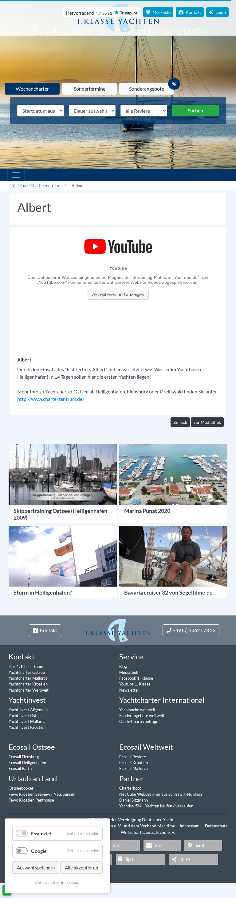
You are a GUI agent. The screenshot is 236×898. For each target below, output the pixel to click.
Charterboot (130, 788)
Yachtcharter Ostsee (27, 672)
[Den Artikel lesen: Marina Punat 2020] (173, 474)
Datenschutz (216, 825)
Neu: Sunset (64, 794)
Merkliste (161, 12)
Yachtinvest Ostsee (26, 715)
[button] (118, 845)
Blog (123, 666)
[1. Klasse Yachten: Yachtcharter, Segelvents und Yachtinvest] (118, 629)
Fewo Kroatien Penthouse (31, 800)
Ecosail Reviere (132, 756)
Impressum (190, 825)
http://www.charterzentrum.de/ (50, 399)
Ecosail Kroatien (133, 762)
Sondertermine (89, 89)
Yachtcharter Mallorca (28, 678)
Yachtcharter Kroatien (28, 683)
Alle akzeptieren (81, 867)
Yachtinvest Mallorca (27, 721)
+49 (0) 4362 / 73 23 (194, 630)
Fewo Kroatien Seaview (30, 794)
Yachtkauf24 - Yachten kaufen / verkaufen (156, 805)
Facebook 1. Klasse (136, 678)
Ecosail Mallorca (133, 768)
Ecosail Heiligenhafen (27, 762)
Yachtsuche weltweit (137, 709)
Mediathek (128, 672)
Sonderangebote (146, 89)
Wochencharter (32, 89)
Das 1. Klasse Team (26, 666)
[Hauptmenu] (16, 175)
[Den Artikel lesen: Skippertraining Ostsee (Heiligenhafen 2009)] (63, 474)
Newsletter (129, 690)
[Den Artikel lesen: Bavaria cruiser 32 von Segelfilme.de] (173, 555)
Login (220, 12)
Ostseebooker (21, 788)
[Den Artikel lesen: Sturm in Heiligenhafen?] (63, 555)
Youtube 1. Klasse (135, 683)
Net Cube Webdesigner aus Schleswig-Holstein (160, 794)
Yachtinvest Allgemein (28, 709)
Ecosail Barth (20, 768)
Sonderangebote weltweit (141, 715)
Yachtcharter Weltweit (29, 690)
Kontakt (193, 12)
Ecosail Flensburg (24, 756)
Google (39, 851)
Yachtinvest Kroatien (27, 727)
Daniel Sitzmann (133, 800)
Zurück (180, 422)
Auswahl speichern (36, 867)
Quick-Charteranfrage (138, 721)
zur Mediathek (207, 422)
